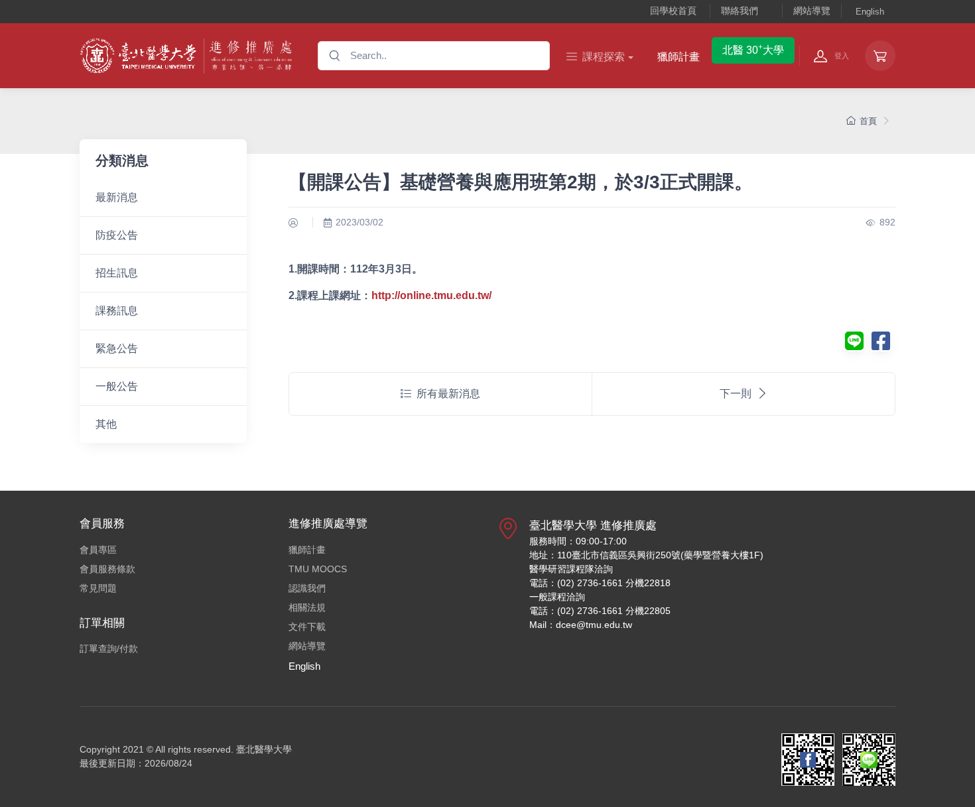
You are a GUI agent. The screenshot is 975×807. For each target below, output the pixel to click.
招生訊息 (117, 273)
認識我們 (307, 588)
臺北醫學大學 (264, 749)
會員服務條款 (107, 569)
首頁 (868, 121)
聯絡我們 (739, 10)
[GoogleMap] (508, 580)
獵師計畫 (678, 56)
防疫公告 (117, 235)
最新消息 (117, 197)
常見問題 (98, 588)
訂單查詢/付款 (109, 648)
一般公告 (117, 386)
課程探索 (603, 56)
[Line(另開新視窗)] (854, 345)
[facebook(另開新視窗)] (881, 345)
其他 (106, 424)
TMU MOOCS (318, 569)
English (870, 12)
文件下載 (307, 626)
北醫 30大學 (753, 49)
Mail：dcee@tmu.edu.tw (580, 624)
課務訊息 (117, 310)
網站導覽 (811, 10)
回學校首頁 (673, 10)
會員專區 (98, 549)
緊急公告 (117, 348)
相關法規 (307, 607)
